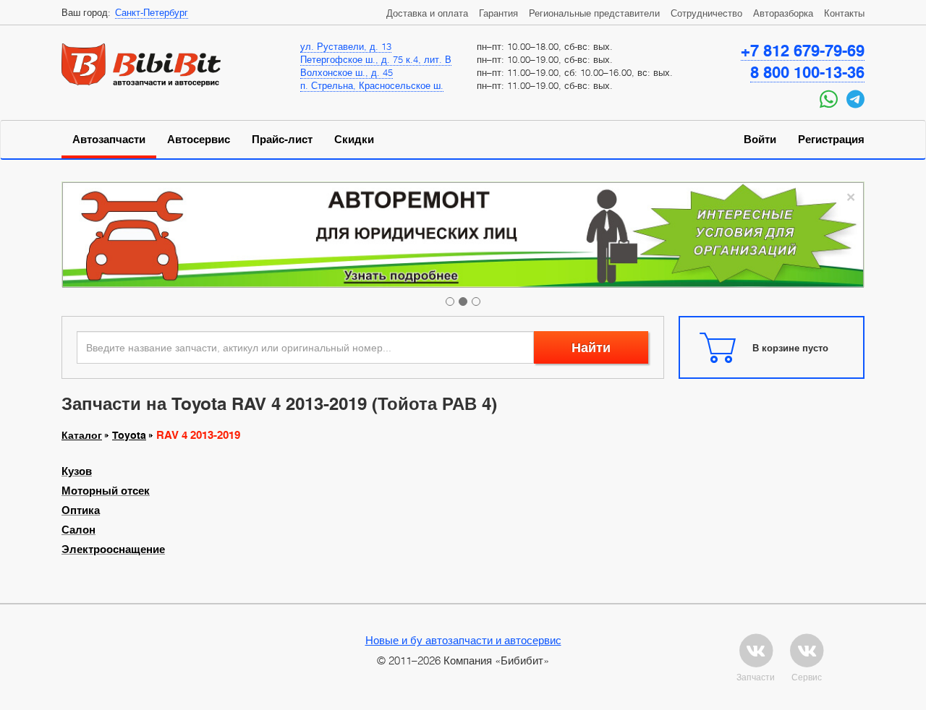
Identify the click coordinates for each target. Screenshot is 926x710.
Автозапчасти (108, 139)
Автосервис (198, 139)
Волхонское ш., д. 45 (346, 72)
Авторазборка (783, 13)
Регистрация (831, 139)
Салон (78, 529)
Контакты (844, 13)
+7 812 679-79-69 (803, 50)
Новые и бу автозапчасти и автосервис (463, 639)
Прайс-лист (282, 139)
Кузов (76, 471)
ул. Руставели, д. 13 (345, 46)
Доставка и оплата (427, 13)
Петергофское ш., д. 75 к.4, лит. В (375, 59)
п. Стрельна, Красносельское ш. (371, 85)
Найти (591, 347)
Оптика (80, 510)
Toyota (129, 435)
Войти (760, 139)
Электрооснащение (113, 549)
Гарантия (498, 13)
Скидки (354, 139)
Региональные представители (594, 13)
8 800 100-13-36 (807, 72)
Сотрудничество (706, 13)
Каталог (81, 435)
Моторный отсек (105, 490)
